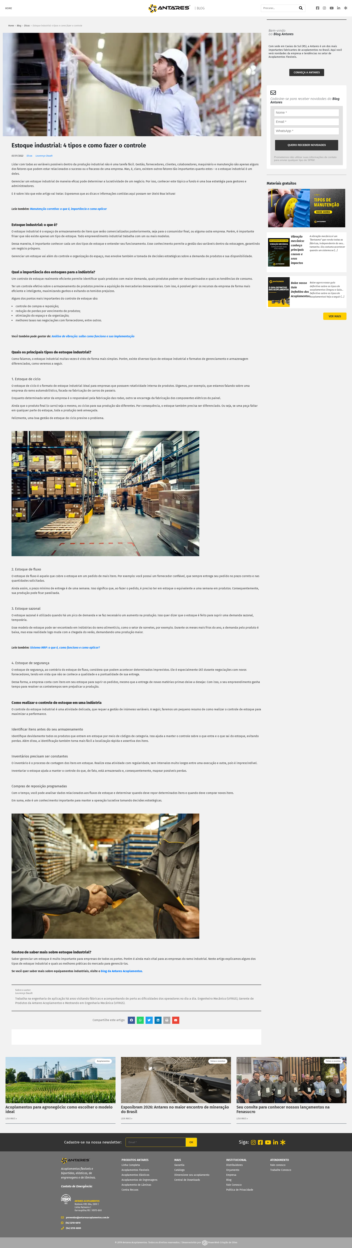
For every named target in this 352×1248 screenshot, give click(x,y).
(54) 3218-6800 (73, 1228)
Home (11, 25)
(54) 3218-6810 (73, 1222)
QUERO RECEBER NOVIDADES (307, 145)
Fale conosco (277, 1165)
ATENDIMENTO (279, 1160)
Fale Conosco (234, 1184)
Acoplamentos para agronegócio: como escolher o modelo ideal (59, 1109)
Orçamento (232, 1170)
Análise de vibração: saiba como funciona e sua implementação (93, 336)
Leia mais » (11, 1118)
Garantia (179, 1165)
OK (191, 1142)
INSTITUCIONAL (236, 1160)
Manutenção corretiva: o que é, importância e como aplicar (68, 209)
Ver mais (335, 316)
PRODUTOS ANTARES (135, 1160)
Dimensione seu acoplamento (191, 1175)
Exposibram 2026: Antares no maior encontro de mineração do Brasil (175, 1109)
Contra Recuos (130, 1189)
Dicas (27, 25)
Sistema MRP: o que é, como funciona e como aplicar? (65, 647)
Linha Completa (131, 1165)
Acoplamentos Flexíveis (135, 1170)
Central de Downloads (187, 1179)
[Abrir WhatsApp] (342, 1238)
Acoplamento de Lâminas (136, 1184)
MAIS (177, 1160)
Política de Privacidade (239, 1189)
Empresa (231, 1175)
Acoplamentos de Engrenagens (139, 1179)
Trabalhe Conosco (280, 1170)
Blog (19, 25)
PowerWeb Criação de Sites (222, 1242)
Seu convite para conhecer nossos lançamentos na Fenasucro (283, 1109)
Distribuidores (234, 1165)
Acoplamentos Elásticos (135, 1175)
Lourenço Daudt (44, 155)
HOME (8, 8)
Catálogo (179, 1170)
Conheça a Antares (307, 72)
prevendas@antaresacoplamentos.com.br (86, 1217)
